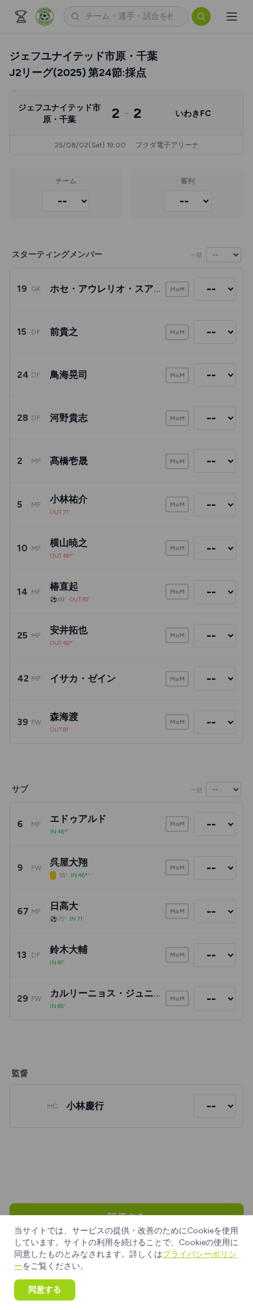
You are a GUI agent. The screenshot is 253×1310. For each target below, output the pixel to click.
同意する (44, 1290)
